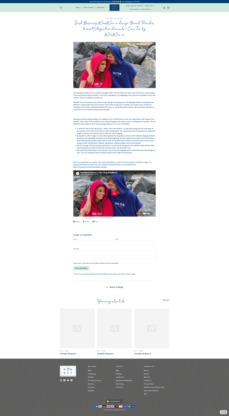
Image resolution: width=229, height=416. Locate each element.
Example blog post (68, 353)
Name (75, 239)
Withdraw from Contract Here (154, 387)
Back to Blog (116, 287)
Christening (88, 8)
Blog (145, 394)
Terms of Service (125, 274)
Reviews (146, 374)
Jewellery (149, 6)
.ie (116, 95)
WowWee (111, 95)
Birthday (101, 8)
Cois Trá (109, 18)
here (101, 98)
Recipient (146, 9)
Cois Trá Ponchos (123, 124)
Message (76, 249)
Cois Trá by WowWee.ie (106, 162)
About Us (147, 377)
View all (166, 300)
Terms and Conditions (151, 390)
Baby (78, 8)
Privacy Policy (112, 274)
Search (146, 370)
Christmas (119, 387)
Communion (120, 377)
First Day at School (134, 6)
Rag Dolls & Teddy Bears (124, 380)
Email (117, 239)
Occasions (134, 9)
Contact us (147, 380)
